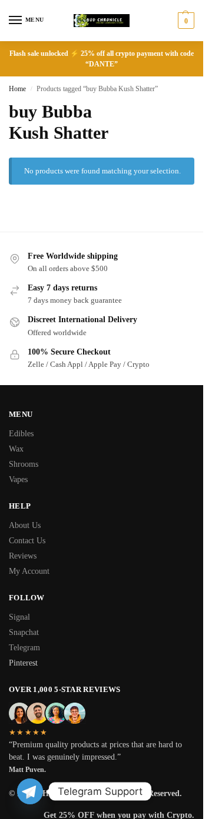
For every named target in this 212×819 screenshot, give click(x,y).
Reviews (23, 555)
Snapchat (24, 632)
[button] (184, 20)
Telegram (24, 647)
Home (17, 89)
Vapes (18, 479)
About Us (25, 525)
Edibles (21, 433)
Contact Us (27, 540)
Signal (19, 617)
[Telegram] (30, 791)
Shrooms (23, 464)
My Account (29, 571)
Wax (16, 448)
